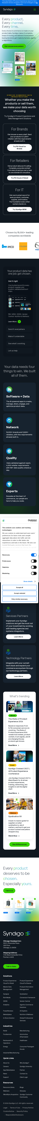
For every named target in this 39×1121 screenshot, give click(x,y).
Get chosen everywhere (13, 46)
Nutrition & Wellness (22, 316)
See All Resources (19, 844)
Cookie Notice (8, 1111)
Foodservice (7, 1034)
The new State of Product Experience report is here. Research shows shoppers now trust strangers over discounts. (19, 2)
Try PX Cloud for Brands (19, 147)
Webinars (6, 1091)
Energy (5, 1046)
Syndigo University (26, 1066)
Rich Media (6, 997)
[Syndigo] (9, 9)
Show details (28, 581)
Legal (5, 1108)
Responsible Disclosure (14, 1115)
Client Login (24, 1077)
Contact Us (23, 1073)
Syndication (24, 994)
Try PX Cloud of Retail (19, 178)
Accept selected (19, 593)
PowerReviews (8, 1011)
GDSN (19, 314)
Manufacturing (24, 1031)
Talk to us (9, 891)
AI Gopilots (23, 1011)
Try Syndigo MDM (19, 209)
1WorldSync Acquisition (10, 1094)
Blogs (22, 1087)
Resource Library (8, 1087)
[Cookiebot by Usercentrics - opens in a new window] (28, 520)
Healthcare (23, 1040)
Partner (22, 1070)
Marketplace (7, 1014)
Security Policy (22, 1111)
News (5, 1073)
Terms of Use (15, 1108)
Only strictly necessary (20, 599)
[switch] (34, 561)
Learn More (12, 321)
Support (6, 1077)
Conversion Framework (27, 997)
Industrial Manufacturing (11, 1053)
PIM (9, 314)
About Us (6, 1063)
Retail (5, 1031)
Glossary (23, 1091)
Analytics (6, 1005)
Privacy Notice (27, 1108)
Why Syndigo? (24, 1063)
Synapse (6, 994)
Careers (6, 1066)
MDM (14, 314)
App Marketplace (9, 1070)
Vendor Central (25, 1001)
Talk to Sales (11, 966)
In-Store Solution (8, 1018)
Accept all (19, 587)
